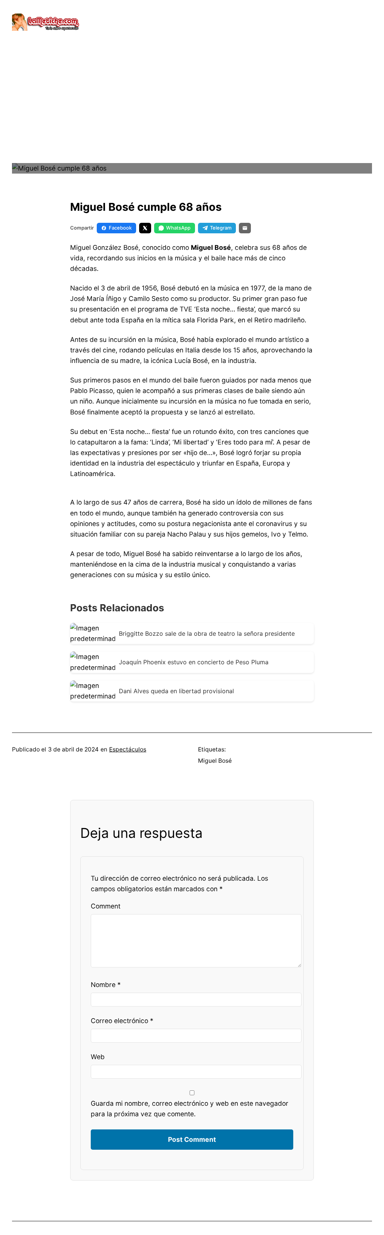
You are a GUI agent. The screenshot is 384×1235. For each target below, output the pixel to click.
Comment (105, 906)
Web (98, 1057)
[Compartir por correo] (245, 228)
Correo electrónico (122, 1021)
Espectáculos (127, 749)
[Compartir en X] (145, 228)
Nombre (106, 985)
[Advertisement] (192, 109)
